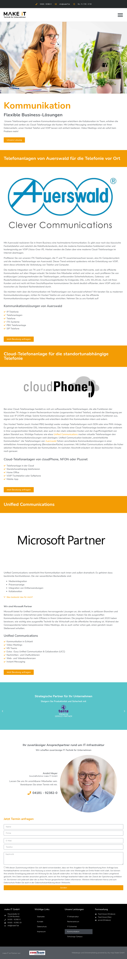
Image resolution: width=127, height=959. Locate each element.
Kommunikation (73, 931)
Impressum (41, 931)
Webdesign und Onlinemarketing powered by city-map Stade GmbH (98, 953)
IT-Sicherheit (72, 926)
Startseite (41, 916)
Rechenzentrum (73, 921)
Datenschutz (42, 926)
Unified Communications (66, 434)
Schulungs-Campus (74, 936)
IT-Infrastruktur (73, 916)
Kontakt (40, 921)
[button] (120, 15)
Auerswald (50, 441)
